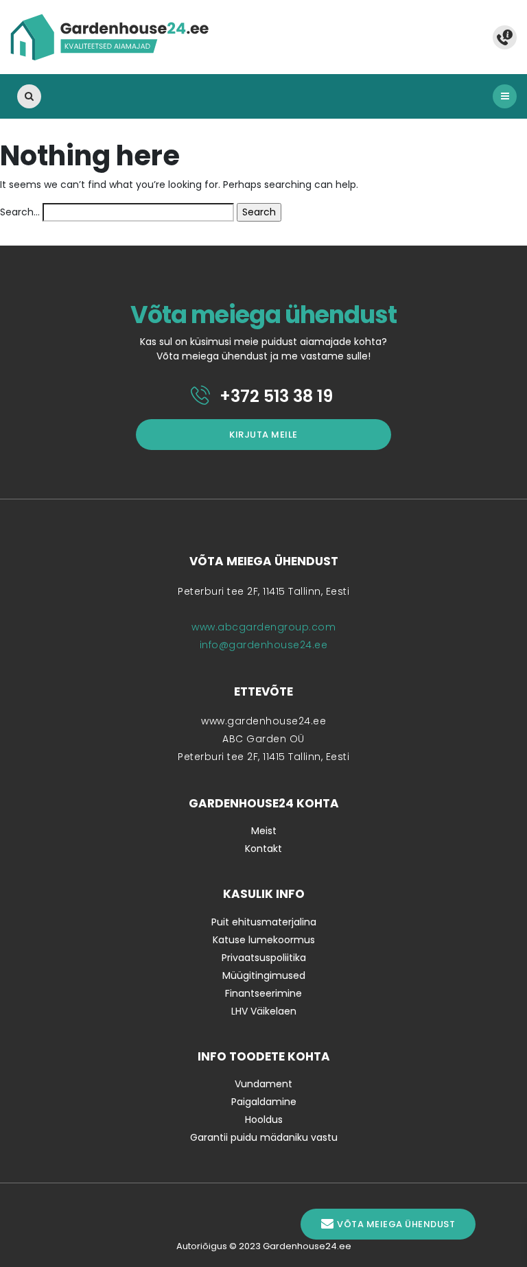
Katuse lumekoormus (264, 940)
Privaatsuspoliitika (264, 957)
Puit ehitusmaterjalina (263, 922)
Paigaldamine (263, 1102)
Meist (264, 831)
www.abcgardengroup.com (263, 627)
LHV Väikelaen (263, 1011)
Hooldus (264, 1119)
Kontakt (263, 848)
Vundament (263, 1084)
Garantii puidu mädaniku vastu (264, 1137)
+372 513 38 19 (274, 396)
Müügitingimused (263, 975)
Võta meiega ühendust (396, 1224)
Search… (20, 212)
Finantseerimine (263, 993)
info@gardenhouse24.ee (264, 645)
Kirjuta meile (263, 434)
